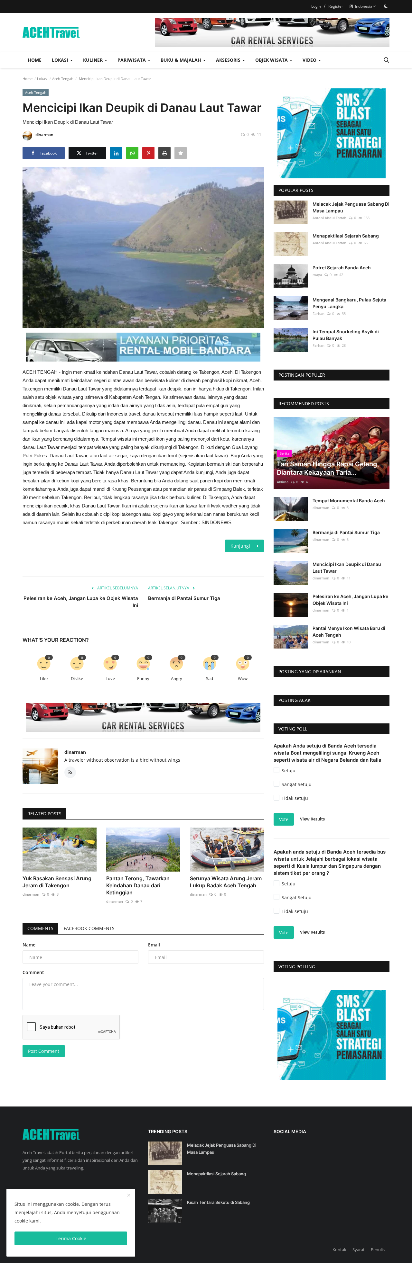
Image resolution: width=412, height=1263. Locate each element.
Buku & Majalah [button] (181, 60)
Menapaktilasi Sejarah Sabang (346, 235)
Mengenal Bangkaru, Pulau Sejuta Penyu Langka (349, 303)
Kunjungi (242, 546)
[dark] (385, 6)
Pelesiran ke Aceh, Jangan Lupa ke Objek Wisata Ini (80, 601)
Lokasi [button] (61, 60)
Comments (40, 928)
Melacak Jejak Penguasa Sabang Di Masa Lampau (351, 207)
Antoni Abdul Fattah (329, 217)
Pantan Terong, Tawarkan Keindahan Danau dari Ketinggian (138, 885)
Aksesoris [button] (229, 60)
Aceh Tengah (62, 78)
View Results (312, 819)
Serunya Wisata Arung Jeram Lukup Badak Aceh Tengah (226, 882)
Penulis (378, 1249)
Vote (283, 819)
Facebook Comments (89, 928)
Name (29, 945)
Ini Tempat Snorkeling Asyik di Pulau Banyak (346, 335)
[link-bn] (272, 32)
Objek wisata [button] (272, 60)
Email (154, 945)
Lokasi (42, 78)
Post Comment (43, 1051)
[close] (129, 1195)
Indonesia (362, 6)
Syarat (358, 1249)
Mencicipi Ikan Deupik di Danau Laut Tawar (347, 567)
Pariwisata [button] (132, 60)
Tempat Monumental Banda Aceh (349, 500)
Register (335, 6)
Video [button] (310, 60)
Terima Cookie (71, 1238)
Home (35, 60)
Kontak (339, 1249)
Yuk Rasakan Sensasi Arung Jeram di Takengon (57, 882)
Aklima (282, 481)
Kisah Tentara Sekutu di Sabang (218, 1202)
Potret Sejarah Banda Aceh (342, 267)
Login (316, 6)
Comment (33, 972)
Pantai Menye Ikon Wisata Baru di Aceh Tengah (349, 631)
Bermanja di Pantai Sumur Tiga (184, 598)
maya (317, 274)
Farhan (318, 313)
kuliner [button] (93, 60)
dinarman (44, 134)
